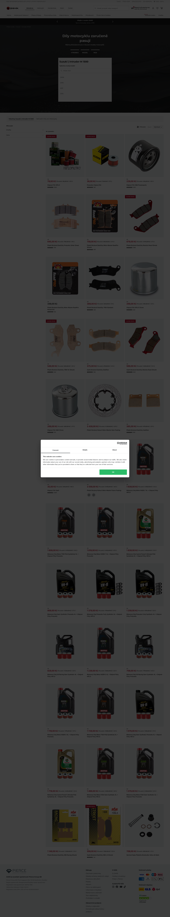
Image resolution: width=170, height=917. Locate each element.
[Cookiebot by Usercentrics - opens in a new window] (118, 443)
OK (113, 472)
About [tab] (114, 450)
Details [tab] (85, 450)
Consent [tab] (55, 450)
